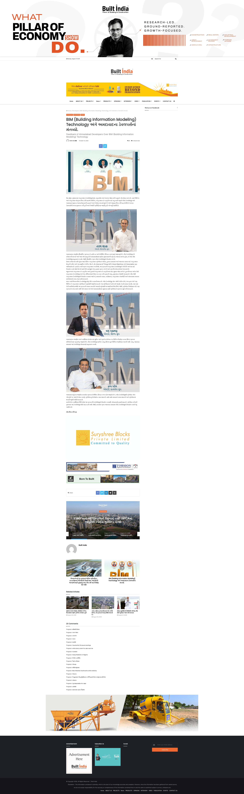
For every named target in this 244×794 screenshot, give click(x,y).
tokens (74, 680)
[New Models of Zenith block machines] (122, 712)
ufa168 (74, 686)
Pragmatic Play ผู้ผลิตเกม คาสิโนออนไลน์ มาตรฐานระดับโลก (89, 677)
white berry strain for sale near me (82, 648)
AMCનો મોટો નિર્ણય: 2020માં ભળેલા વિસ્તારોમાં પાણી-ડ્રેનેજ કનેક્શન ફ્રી (76, 612)
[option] (103, 520)
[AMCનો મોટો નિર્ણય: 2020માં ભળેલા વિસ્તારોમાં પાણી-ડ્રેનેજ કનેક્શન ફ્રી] (77, 602)
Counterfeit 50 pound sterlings (81, 645)
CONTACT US (167, 101)
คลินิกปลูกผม (75, 667)
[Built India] (122, 71)
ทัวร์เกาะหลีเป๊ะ (76, 658)
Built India (72, 140)
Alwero (74, 674)
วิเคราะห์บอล (75, 661)
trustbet (74, 651)
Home (71, 101)
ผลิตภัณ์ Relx (75, 629)
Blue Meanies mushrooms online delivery (84, 670)
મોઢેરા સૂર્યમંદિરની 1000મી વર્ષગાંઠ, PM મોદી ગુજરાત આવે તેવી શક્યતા (127, 612)
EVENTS (156, 101)
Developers (75, 110)
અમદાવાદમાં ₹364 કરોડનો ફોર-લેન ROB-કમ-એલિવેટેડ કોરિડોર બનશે (103, 520)
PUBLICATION (146, 101)
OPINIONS (117, 101)
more (73, 639)
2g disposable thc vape (79, 683)
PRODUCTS (106, 101)
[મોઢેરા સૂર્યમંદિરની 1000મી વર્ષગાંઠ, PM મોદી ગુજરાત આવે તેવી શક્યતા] (128, 602)
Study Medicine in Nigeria (80, 654)
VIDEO (136, 101)
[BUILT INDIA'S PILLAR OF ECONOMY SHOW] (122, 28)
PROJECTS (89, 101)
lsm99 (74, 642)
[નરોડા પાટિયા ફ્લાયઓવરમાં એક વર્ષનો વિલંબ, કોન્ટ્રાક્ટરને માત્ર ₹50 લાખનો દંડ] (103, 602)
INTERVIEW (127, 101)
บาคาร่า (74, 635)
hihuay (74, 664)
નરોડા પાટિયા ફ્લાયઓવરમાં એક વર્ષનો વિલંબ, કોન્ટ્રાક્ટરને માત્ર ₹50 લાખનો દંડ (102, 612)
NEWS (82, 114)
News (98, 101)
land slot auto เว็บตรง (78, 689)
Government (103, 511)
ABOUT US (79, 101)
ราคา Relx (75, 632)
